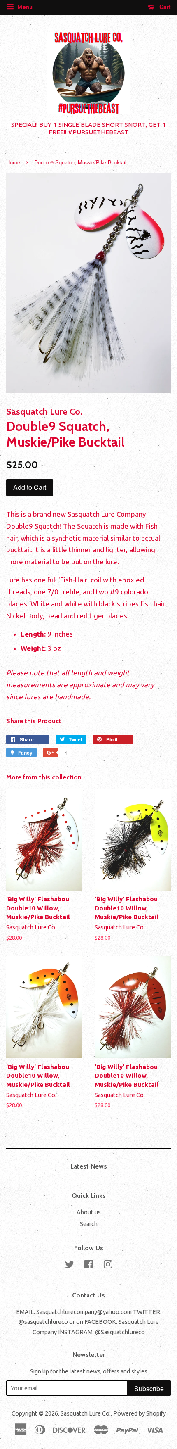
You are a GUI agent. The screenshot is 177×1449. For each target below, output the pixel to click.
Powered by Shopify (139, 1413)
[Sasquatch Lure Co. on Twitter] (69, 1266)
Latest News (88, 1166)
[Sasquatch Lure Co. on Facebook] (88, 1266)
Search (89, 1224)
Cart (164, 6)
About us (89, 1212)
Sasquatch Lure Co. (86, 1413)
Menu (24, 7)
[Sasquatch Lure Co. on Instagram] (107, 1266)
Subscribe (149, 1388)
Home (13, 162)
